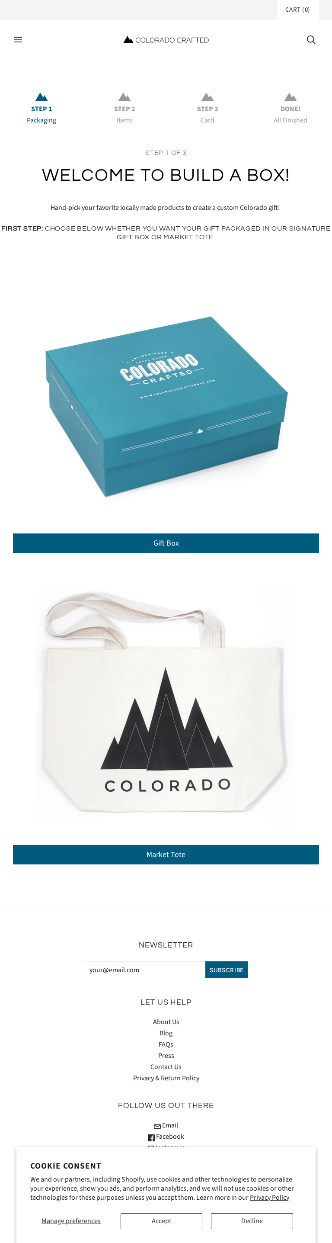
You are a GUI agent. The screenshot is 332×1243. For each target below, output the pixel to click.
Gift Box (166, 543)
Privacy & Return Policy (166, 1078)
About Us (166, 1022)
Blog (166, 1033)
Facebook (169, 1136)
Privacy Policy (269, 1197)
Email (169, 1125)
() (297, 9)
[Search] (311, 40)
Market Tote (166, 854)
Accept (161, 1221)
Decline (252, 1221)
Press (166, 1055)
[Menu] (18, 40)
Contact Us (166, 1067)
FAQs (166, 1044)
